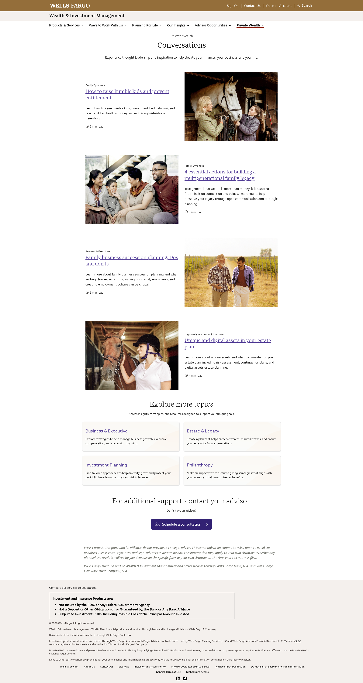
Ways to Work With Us (106, 25)
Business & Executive (106, 431)
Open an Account (279, 5)
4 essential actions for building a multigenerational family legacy (220, 175)
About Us (89, 666)
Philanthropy (200, 465)
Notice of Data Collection (231, 666)
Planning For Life (145, 25)
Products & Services (65, 25)
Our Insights (176, 25)
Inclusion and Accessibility (150, 666)
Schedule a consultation (181, 524)
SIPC (298, 641)
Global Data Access (197, 672)
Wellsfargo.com (69, 666)
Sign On (233, 5)
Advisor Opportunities (211, 25)
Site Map (124, 666)
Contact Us (252, 5)
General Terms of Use (168, 672)
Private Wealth (249, 25)
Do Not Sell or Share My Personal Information (278, 666)
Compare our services (63, 587)
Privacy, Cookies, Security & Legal (190, 666)
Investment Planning (106, 465)
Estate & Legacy (203, 431)
